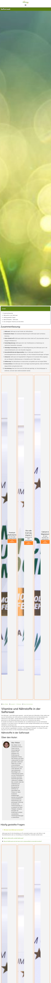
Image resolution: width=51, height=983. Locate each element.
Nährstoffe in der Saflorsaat (11, 315)
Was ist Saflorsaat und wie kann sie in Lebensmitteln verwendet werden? (23, 841)
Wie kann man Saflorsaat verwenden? (13, 830)
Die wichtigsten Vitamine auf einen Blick (14, 321)
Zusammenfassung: (8, 313)
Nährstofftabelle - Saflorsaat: (10, 319)
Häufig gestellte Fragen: (10, 317)
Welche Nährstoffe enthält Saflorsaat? (14, 838)
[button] (25, 5)
